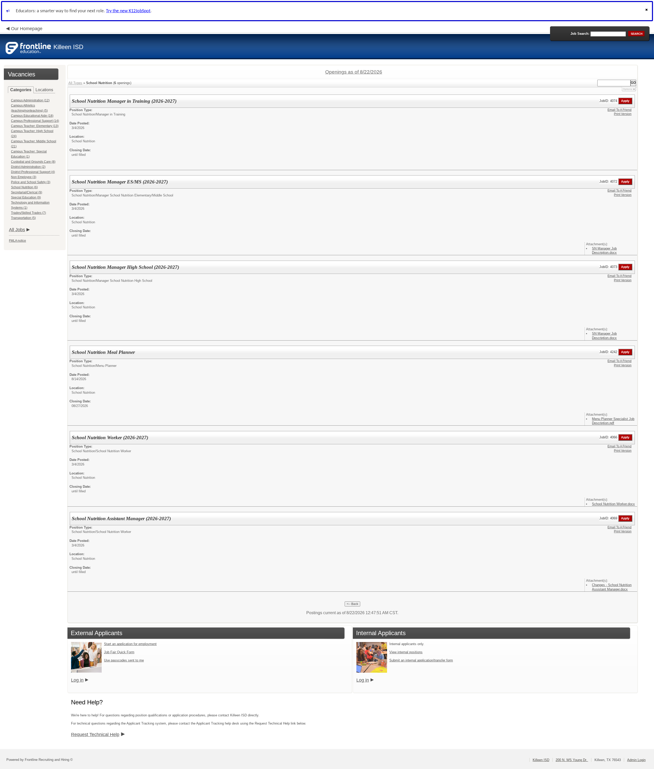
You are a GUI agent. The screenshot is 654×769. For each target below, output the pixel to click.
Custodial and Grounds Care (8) (33, 162)
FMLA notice (17, 240)
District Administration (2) (28, 167)
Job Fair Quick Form (119, 652)
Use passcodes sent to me (124, 660)
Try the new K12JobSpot (128, 11)
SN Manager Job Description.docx (604, 251)
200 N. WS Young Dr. (572, 760)
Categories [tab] (20, 90)
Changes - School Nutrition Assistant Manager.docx (612, 587)
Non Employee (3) (23, 177)
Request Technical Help (95, 734)
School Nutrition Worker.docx (613, 504)
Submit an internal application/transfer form (421, 660)
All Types (75, 83)
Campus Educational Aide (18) (32, 116)
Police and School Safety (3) (30, 182)
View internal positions (406, 652)
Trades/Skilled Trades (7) (28, 213)
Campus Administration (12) (30, 100)
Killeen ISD (541, 760)
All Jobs (17, 229)
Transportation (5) (23, 218)
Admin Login (636, 760)
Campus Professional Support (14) (35, 121)
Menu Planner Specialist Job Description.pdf (613, 421)
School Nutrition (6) (24, 187)
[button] (647, 11)
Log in (77, 680)
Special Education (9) (26, 197)
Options (627, 89)
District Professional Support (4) (33, 172)
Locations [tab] (44, 90)
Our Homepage (26, 28)
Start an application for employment (130, 644)
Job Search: (579, 34)
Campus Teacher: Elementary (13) (35, 126)
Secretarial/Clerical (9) (26, 192)
